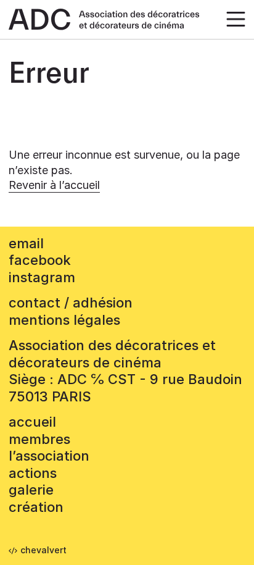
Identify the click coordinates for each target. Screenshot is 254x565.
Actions (33, 473)
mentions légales (64, 320)
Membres (39, 439)
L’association (49, 456)
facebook (40, 260)
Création (36, 507)
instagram (42, 277)
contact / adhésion (71, 303)
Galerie (31, 490)
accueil (32, 422)
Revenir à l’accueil (54, 184)
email (26, 243)
